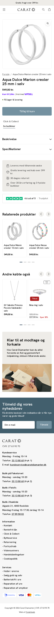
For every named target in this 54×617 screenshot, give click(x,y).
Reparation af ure (13, 583)
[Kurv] (50, 9)
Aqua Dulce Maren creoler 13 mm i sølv (14, 246)
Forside (6, 74)
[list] (27, 44)
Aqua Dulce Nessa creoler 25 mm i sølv (39, 246)
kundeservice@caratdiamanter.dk (28, 464)
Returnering (10, 542)
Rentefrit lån (10, 529)
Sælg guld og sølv (13, 575)
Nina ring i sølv (36, 305)
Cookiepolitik (11, 558)
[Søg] (43, 9)
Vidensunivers (11, 550)
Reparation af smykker (16, 587)
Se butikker (9, 126)
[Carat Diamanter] (26, 9)
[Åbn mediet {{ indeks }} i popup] (27, 44)
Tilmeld (44, 424)
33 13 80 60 (18, 460)
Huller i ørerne (11, 571)
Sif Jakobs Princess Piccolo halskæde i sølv (13, 308)
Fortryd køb (10, 546)
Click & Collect (11, 533)
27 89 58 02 (18, 514)
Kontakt (8, 525)
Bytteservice (10, 537)
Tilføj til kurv (27, 111)
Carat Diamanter (27, 608)
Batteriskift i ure (12, 579)
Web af (27, 612)
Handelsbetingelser (14, 554)
